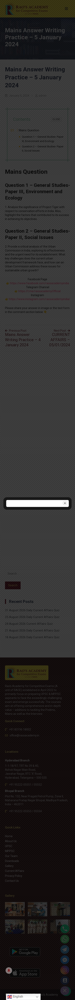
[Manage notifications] (9, 970)
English (17, 996)
